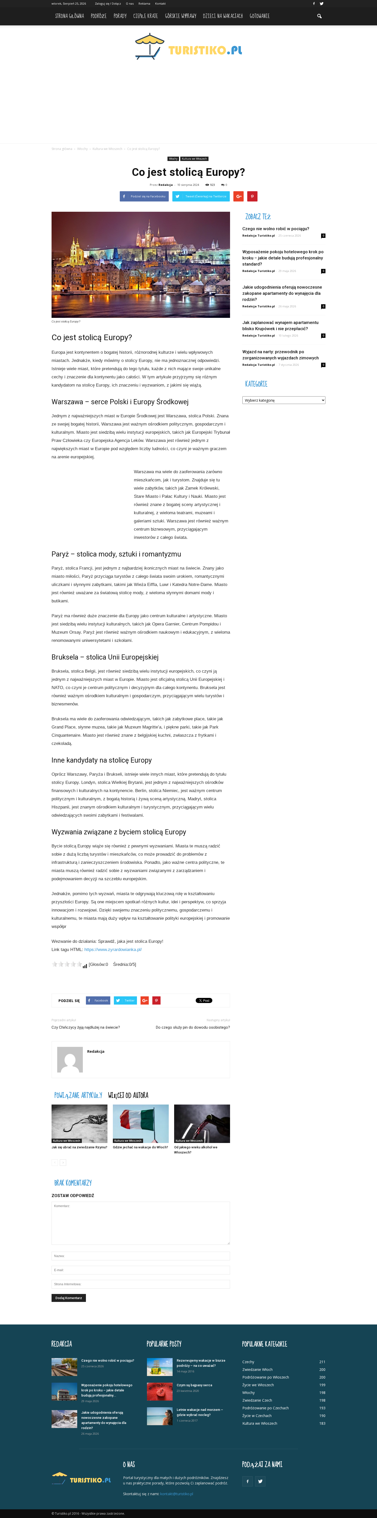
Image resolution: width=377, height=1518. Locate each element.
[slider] (67, 964)
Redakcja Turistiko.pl (258, 235)
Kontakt (160, 3)
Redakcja (165, 185)
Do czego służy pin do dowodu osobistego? (193, 1027)
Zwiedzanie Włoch (257, 1369)
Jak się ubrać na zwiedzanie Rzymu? (79, 1147)
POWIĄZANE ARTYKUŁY (78, 1095)
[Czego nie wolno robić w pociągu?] (64, 1367)
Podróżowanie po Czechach (265, 1407)
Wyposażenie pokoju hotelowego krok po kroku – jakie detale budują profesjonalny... (106, 1390)
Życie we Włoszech (258, 1384)
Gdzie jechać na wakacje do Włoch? (140, 1147)
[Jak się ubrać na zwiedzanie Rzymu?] (79, 1124)
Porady (120, 16)
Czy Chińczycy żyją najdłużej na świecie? (86, 1027)
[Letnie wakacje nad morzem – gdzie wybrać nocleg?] (160, 1416)
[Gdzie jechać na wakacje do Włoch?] (141, 1124)
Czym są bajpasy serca (194, 1385)
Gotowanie (260, 16)
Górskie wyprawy (180, 16)
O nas (130, 3)
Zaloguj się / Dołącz (108, 3)
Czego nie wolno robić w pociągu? (275, 228)
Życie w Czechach (257, 1415)
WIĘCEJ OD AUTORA (128, 1095)
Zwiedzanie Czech (257, 1400)
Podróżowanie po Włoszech (265, 1377)
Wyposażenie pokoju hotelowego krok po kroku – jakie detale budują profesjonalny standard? (283, 258)
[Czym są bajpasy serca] (160, 1392)
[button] (319, 16)
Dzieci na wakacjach (223, 16)
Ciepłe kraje (145, 16)
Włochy (173, 158)
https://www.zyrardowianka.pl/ (113, 949)
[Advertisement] (188, 105)
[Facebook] (314, 4)
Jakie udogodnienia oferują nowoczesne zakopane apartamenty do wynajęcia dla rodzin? (282, 293)
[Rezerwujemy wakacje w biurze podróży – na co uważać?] (160, 1367)
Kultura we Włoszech (194, 158)
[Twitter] (321, 4)
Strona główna (69, 16)
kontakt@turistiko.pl (176, 1493)
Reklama (144, 3)
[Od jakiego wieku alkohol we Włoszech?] (202, 1124)
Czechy (248, 1361)
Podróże (99, 16)
